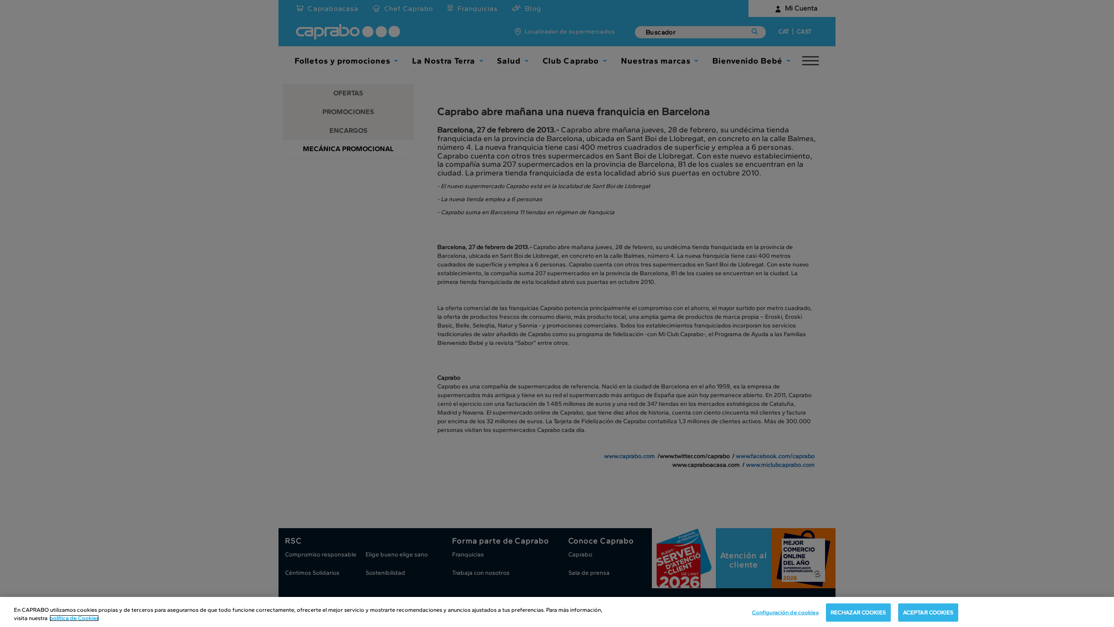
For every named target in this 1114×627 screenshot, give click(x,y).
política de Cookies (74, 618)
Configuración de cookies (785, 612)
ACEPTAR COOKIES (928, 612)
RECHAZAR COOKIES (858, 612)
